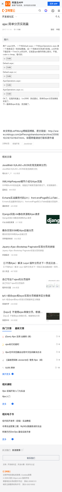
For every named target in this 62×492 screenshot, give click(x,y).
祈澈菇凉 (5, 255)
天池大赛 (21, 464)
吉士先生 (5, 271)
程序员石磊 (6, 287)
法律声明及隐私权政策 (11, 475)
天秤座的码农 (7, 238)
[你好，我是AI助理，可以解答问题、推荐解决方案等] (46, 11)
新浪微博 (16, 450)
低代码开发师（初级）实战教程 (16, 420)
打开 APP (53, 3)
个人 (57, 16)
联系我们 (31, 457)
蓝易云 (4, 189)
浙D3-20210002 (28, 484)
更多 (4, 403)
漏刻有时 (5, 206)
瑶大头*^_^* (7, 173)
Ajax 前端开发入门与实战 (13, 390)
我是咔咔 (5, 320)
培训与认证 (30, 464)
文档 (4, 464)
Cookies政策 (26, 475)
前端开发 (16, 143)
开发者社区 (12, 464)
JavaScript (28, 143)
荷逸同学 (5, 304)
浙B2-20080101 (30, 481)
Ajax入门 (6, 396)
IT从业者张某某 (8, 222)
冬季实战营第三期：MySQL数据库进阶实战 (21, 426)
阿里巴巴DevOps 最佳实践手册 (16, 431)
